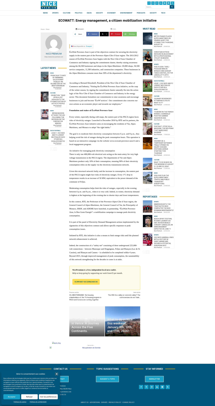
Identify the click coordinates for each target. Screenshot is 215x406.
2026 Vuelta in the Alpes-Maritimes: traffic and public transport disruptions (161, 180)
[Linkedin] (160, 3)
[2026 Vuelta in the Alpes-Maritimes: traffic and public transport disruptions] (147, 178)
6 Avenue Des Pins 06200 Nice (60, 389)
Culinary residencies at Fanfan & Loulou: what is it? (162, 101)
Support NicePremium (86, 282)
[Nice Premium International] (49, 5)
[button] (57, 374)
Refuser (29, 397)
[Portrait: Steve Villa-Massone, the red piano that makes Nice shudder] (147, 129)
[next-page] (55, 149)
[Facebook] (149, 3)
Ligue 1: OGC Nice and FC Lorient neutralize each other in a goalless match (58, 137)
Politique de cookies (20, 402)
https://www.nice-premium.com (53, 57)
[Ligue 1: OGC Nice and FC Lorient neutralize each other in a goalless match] (44, 134)
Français (89, 46)
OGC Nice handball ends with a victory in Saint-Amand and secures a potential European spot (164, 241)
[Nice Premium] (53, 43)
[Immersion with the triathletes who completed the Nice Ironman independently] (147, 206)
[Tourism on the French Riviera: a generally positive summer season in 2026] (147, 114)
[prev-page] (51, 149)
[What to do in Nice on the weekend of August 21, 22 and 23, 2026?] (147, 164)
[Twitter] (153, 3)
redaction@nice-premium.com (60, 392)
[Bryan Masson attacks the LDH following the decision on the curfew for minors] (44, 114)
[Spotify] (164, 3)
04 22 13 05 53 (60, 394)
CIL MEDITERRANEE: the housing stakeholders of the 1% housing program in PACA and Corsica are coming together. (85, 297)
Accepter (11, 397)
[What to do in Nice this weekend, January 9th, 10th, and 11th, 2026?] (122, 321)
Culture (53, 92)
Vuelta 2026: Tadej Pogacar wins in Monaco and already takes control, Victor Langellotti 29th (163, 71)
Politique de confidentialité (38, 402)
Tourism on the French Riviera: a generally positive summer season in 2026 (163, 115)
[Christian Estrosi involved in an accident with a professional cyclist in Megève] (147, 55)
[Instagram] (157, 3)
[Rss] (172, 3)
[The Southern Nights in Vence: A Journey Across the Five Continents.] (86, 321)
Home (43, 29)
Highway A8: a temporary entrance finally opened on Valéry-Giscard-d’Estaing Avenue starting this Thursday (163, 147)
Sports (156, 64)
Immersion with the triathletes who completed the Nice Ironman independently (164, 207)
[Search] (172, 7)
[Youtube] (168, 3)
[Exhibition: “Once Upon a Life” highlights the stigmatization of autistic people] (44, 97)
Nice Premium (54, 53)
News (47, 29)
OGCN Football (55, 130)
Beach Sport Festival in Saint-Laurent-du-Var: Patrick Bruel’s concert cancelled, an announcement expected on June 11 (163, 224)
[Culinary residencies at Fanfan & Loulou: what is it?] (147, 100)
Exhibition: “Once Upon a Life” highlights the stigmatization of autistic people (58, 99)
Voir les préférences (48, 397)
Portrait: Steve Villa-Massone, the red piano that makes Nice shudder (164, 129)
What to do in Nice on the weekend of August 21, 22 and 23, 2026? (164, 164)
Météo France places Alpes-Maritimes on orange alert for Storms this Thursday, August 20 (163, 40)
